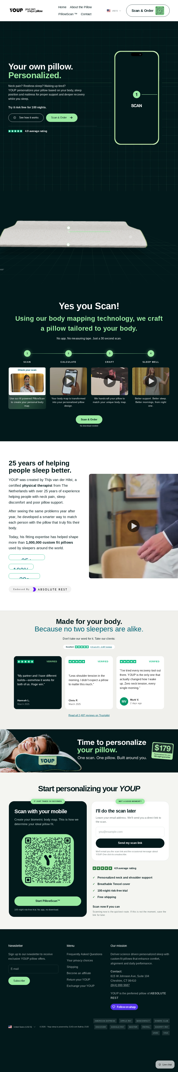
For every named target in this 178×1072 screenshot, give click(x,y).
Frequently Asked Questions (84, 954)
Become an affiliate (79, 973)
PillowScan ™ (67, 14)
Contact (86, 14)
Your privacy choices (80, 960)
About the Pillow (81, 7)
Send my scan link (130, 842)
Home (62, 7)
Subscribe (19, 980)
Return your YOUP (78, 979)
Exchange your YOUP (81, 985)
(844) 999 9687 (120, 985)
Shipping (72, 966)
